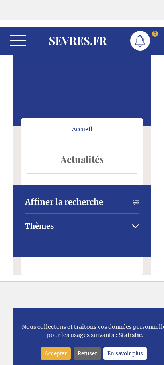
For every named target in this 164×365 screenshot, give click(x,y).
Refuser (87, 353)
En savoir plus (125, 353)
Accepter (56, 353)
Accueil (82, 129)
